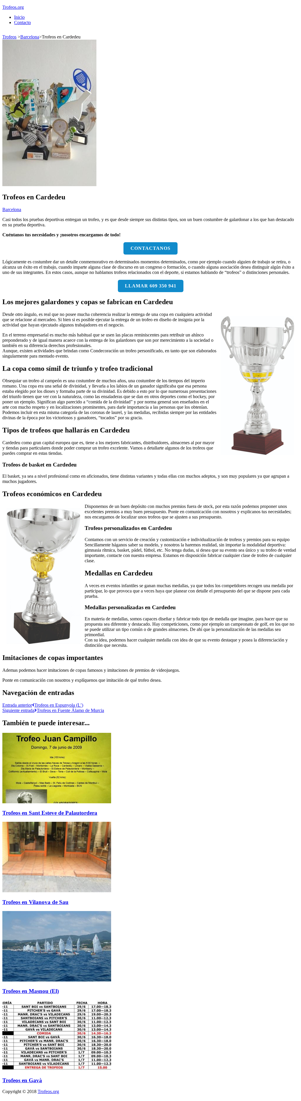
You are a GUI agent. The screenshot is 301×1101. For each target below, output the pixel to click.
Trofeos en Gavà (22, 1080)
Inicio (19, 17)
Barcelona (29, 36)
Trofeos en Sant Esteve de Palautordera (49, 813)
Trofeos (9, 36)
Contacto (22, 22)
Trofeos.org (13, 7)
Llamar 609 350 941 (150, 285)
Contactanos (150, 248)
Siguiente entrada (53, 710)
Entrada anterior (42, 705)
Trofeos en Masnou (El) (30, 991)
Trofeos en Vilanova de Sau (35, 902)
